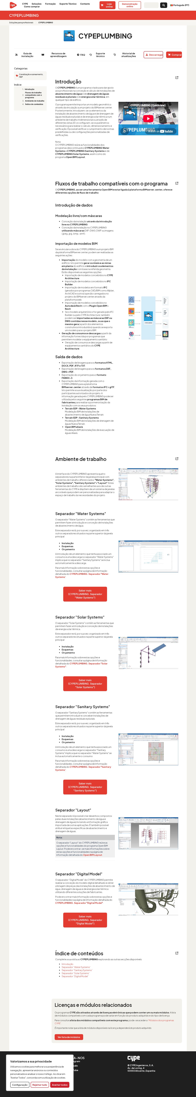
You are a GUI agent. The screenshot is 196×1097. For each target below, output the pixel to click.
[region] (40, 1073)
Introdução (29, 89)
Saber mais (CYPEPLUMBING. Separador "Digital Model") (85, 920)
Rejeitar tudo (39, 1084)
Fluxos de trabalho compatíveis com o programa (33, 95)
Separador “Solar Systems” (76, 973)
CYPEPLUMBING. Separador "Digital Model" (79, 902)
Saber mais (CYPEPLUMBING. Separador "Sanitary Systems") (85, 787)
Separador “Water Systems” (76, 967)
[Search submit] (163, 5)
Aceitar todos (60, 1084)
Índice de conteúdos (34, 104)
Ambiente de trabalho (34, 101)
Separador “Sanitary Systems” (77, 970)
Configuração (20, 1084)
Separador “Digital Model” (75, 976)
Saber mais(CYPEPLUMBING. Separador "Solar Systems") (85, 684)
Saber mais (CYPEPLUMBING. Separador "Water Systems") (85, 594)
